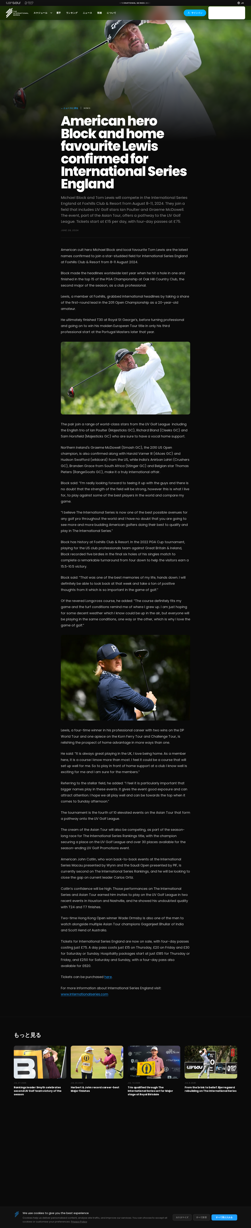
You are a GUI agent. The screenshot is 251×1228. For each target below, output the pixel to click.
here (108, 977)
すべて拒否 (201, 1217)
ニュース (87, 13)
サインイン (196, 12)
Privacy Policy (79, 1221)
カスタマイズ (182, 1217)
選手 (58, 13)
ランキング (72, 13)
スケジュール (41, 13)
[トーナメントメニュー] (51, 13)
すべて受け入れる (224, 1217)
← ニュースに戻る (69, 108)
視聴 (99, 13)
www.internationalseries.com (84, 994)
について (111, 13)
